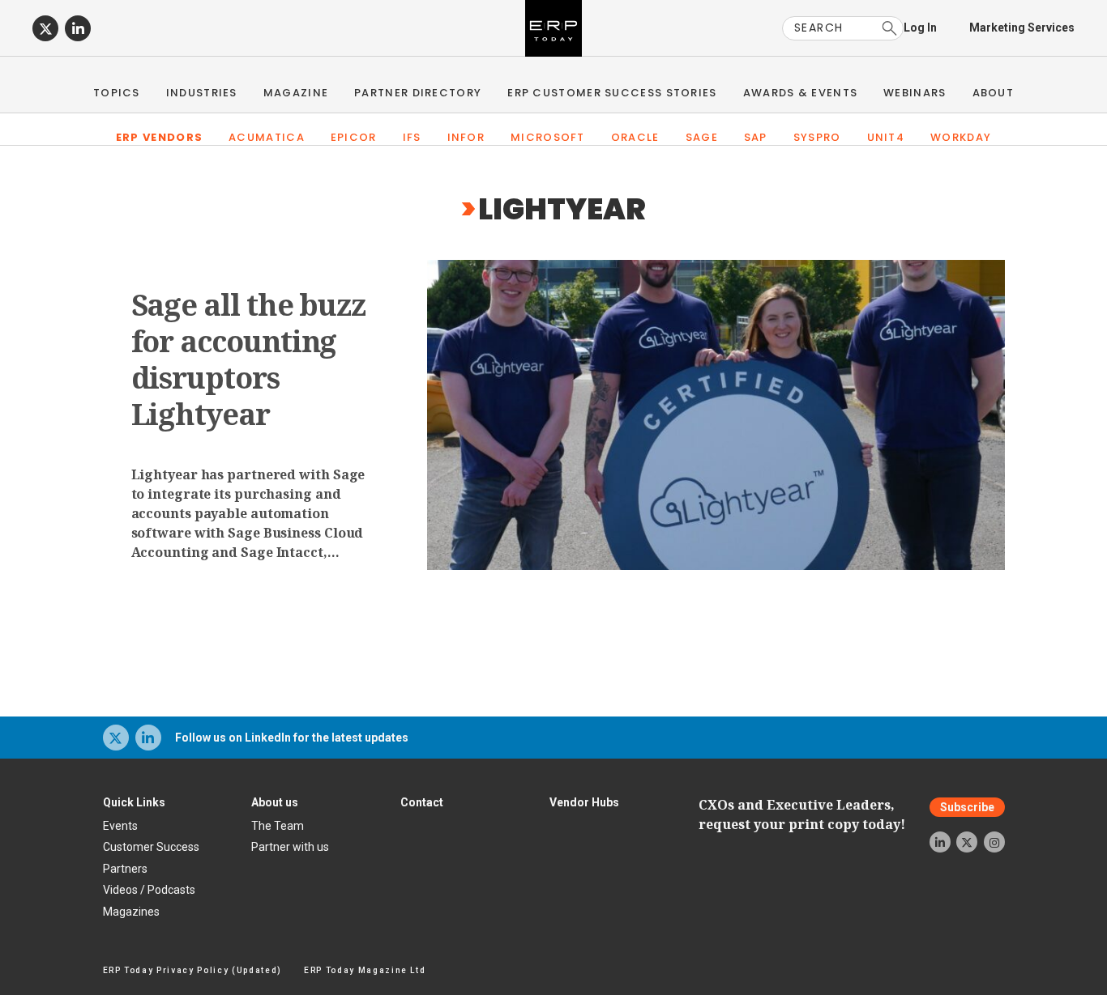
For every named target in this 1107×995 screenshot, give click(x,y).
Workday (960, 137)
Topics (116, 92)
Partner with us (290, 846)
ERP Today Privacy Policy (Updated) (192, 970)
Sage (702, 137)
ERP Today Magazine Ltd (365, 970)
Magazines (131, 911)
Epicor (354, 137)
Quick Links (134, 802)
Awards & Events (800, 92)
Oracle (635, 137)
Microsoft (548, 137)
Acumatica (267, 137)
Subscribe (967, 807)
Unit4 (886, 137)
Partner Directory (417, 92)
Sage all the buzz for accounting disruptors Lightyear (248, 359)
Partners (125, 868)
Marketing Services (1022, 27)
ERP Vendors (159, 137)
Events (120, 825)
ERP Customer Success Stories (611, 92)
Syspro (817, 137)
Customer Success (151, 846)
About (993, 92)
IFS (412, 137)
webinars (914, 92)
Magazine (295, 92)
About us (274, 802)
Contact (421, 802)
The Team (277, 825)
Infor (466, 137)
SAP (755, 137)
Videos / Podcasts (149, 889)
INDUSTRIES (201, 92)
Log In (920, 27)
